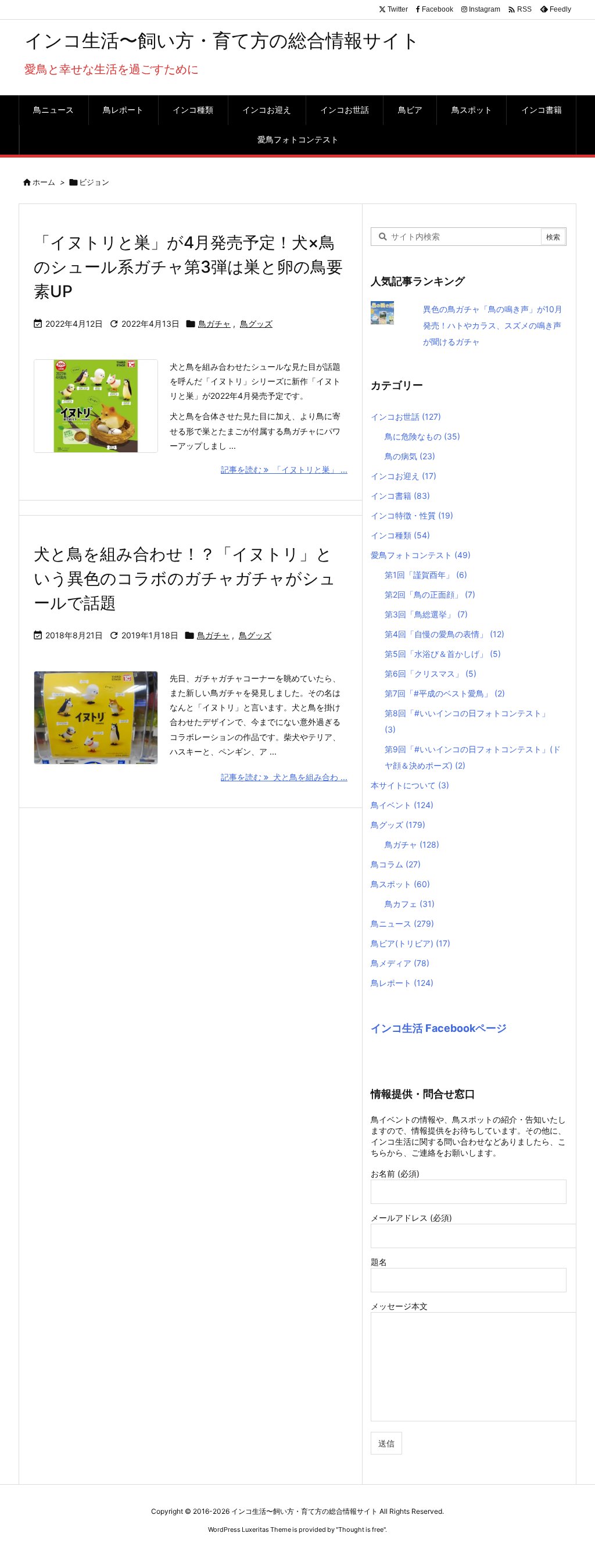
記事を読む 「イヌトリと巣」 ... (284, 469)
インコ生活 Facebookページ (439, 1028)
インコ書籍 (400, 496)
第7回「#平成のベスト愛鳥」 (445, 693)
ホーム (44, 182)
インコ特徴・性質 (412, 515)
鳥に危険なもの (422, 436)
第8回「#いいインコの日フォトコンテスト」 (467, 721)
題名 (379, 1262)
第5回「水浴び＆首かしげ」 (443, 654)
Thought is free (360, 1529)
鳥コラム (396, 864)
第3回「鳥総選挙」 (426, 614)
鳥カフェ (410, 904)
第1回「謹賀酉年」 (426, 575)
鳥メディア (400, 963)
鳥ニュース (402, 923)
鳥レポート (402, 983)
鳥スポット (400, 884)
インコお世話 (406, 416)
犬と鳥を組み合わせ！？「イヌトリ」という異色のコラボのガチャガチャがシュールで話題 (185, 578)
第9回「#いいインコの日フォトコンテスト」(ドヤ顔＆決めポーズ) (473, 757)
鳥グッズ (256, 323)
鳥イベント (402, 805)
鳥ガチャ (214, 323)
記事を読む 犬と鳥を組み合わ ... (284, 777)
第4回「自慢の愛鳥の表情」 (444, 634)
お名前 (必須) (395, 1173)
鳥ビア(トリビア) (410, 943)
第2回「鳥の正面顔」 (430, 594)
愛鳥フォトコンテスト (421, 555)
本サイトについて (410, 785)
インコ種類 (400, 535)
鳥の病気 (410, 456)
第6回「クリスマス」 (430, 673)
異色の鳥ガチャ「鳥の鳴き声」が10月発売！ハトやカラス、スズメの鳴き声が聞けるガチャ (492, 325)
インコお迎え (403, 476)
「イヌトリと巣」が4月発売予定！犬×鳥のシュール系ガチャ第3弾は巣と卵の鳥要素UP (188, 267)
